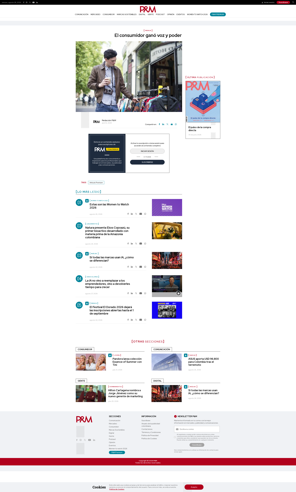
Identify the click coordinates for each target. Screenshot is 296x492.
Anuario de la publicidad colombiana (151, 425)
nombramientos (115, 387)
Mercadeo (95, 14)
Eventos (181, 14)
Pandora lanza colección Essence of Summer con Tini (127, 362)
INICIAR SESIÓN (147, 151)
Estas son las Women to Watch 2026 (109, 206)
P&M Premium (218, 14)
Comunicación (81, 14)
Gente (151, 14)
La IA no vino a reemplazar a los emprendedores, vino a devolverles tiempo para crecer (107, 284)
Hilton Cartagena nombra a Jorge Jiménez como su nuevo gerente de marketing (125, 393)
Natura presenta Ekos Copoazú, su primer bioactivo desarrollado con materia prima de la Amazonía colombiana (107, 232)
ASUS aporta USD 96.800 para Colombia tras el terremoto (203, 362)
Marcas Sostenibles (127, 14)
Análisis (193, 387)
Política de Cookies (116, 489)
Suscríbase (283, 2)
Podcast (160, 14)
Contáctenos (147, 429)
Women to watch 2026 (197, 14)
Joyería (117, 355)
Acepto (194, 487)
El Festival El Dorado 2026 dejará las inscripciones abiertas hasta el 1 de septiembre (112, 310)
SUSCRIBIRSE (147, 162)
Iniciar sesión (269, 2)
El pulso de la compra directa (199, 129)
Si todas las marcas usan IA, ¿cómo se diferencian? (112, 259)
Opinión (170, 14)
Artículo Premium (96, 183)
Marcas (192, 355)
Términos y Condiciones (151, 432)
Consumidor (109, 14)
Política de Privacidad (150, 435)
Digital (142, 14)
